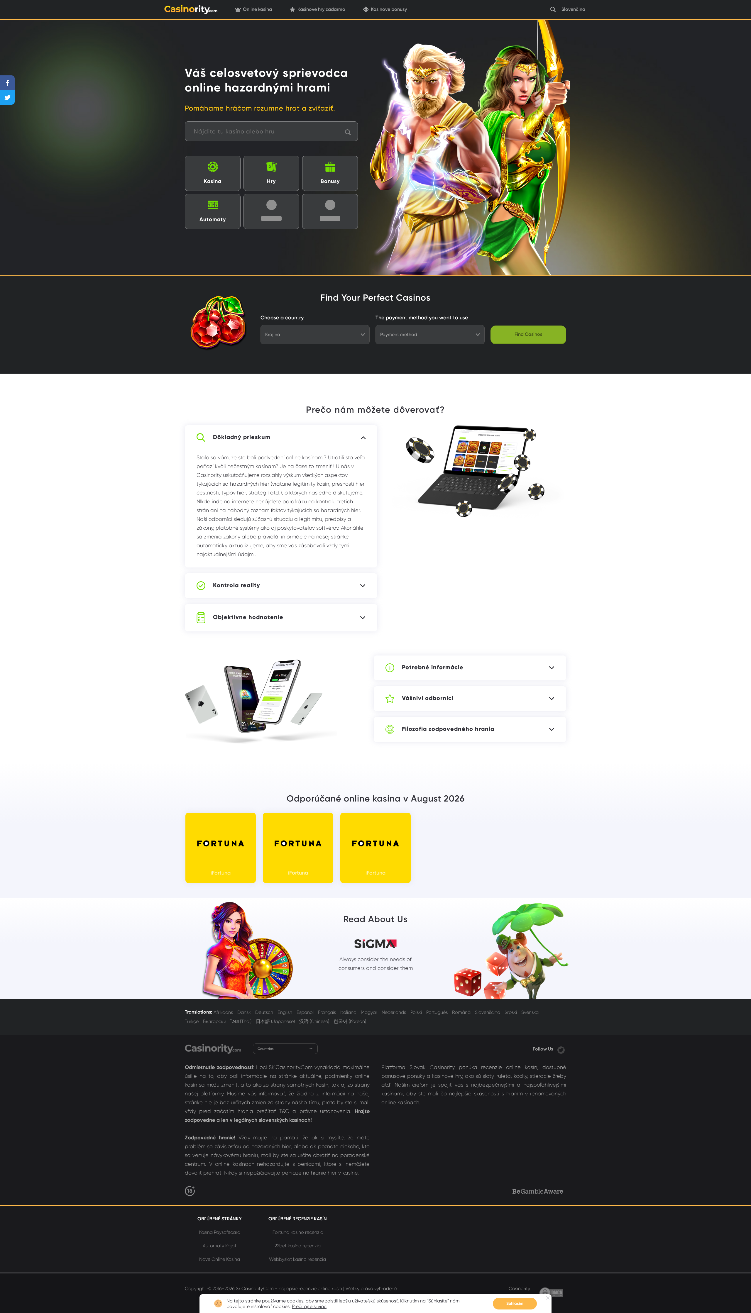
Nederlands (394, 1012)
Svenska (530, 1012)
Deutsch (264, 1012)
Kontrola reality (236, 585)
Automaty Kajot (219, 1245)
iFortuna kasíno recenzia (297, 1232)
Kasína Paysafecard (219, 1232)
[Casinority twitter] (561, 1049)
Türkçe (192, 1021)
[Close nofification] (547, 1298)
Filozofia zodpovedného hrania (448, 728)
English (285, 1012)
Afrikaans (223, 1012)
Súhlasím (514, 1303)
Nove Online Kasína (219, 1259)
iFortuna (221, 873)
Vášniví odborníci (428, 698)
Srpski (511, 1012)
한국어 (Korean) (350, 1021)
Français (327, 1012)
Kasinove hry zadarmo (321, 9)
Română (461, 1012)
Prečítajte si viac (309, 1306)
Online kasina (257, 9)
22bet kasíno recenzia (298, 1245)
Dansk (244, 1012)
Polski (416, 1012)
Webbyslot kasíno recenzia (297, 1259)
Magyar (369, 1012)
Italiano (348, 1012)
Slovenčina (573, 9)
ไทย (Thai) (241, 1021)
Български (214, 1021)
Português (437, 1012)
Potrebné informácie (433, 667)
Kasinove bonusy (389, 9)
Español (305, 1012)
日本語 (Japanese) (275, 1021)
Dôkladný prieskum (241, 437)
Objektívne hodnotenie (248, 617)
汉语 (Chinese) (314, 1021)
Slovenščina (487, 1012)
